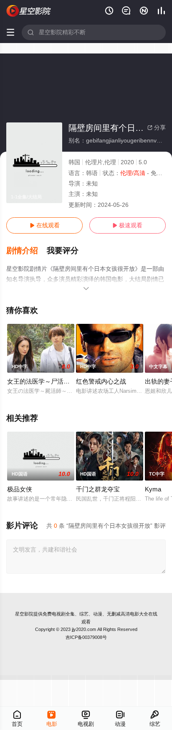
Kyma (153, 489)
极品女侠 (19, 489)
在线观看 (45, 225)
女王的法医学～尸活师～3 (43, 381)
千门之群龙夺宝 (98, 489)
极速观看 (127, 225)
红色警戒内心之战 (101, 381)
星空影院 (24, 613)
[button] (26, 251)
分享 (156, 127)
